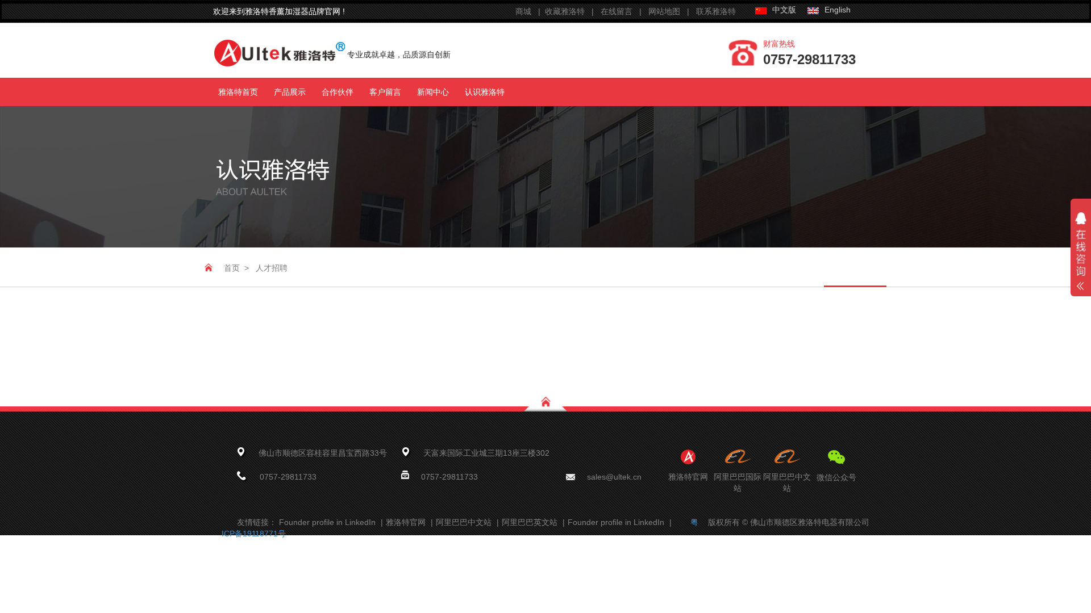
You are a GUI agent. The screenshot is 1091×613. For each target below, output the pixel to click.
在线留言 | (622, 11)
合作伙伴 (337, 91)
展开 (1081, 262)
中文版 (784, 9)
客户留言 (385, 91)
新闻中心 (433, 91)
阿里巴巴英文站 (533, 522)
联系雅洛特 (716, 11)
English (838, 9)
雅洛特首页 (238, 91)
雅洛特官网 (409, 522)
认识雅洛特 (485, 91)
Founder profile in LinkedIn (331, 522)
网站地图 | (672, 11)
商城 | (530, 11)
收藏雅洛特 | (573, 11)
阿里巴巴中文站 (467, 522)
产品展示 (290, 91)
